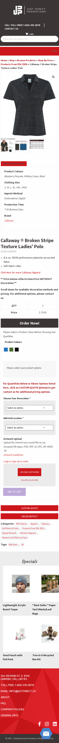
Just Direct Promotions (27, 738)
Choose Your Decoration (16, 398)
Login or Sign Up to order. (16, 461)
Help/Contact (30, 516)
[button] (53, 76)
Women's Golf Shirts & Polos (14, 537)
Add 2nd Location (13, 418)
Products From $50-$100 (14, 64)
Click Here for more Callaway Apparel (20, 272)
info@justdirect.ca (22, 691)
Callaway (8, 220)
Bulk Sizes (13, 544)
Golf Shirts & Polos (10, 528)
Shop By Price (45, 60)
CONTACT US (11, 29)
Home (4, 60)
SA (22, 544)
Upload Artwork (29, 472)
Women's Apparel (28, 533)
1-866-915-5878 (31, 25)
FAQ (3, 703)
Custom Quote (29, 508)
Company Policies (12, 709)
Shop (12, 60)
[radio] (6, 349)
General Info (9, 715)
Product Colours (13, 342)
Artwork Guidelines (13, 454)
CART (31, 34)
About (5, 697)
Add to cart (14, 491)
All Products (21, 524)
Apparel (34, 524)
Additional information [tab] (13, 164)
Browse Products (26, 60)
